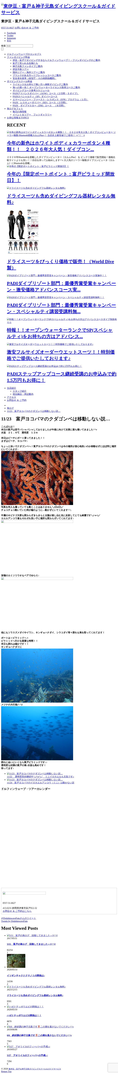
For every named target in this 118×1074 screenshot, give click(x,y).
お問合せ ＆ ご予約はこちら (17, 911)
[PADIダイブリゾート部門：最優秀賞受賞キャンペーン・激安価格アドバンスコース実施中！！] (57, 275)
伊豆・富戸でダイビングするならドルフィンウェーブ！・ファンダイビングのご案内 (56, 60)
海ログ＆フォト (15, 108)
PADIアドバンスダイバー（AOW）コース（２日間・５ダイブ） (46, 93)
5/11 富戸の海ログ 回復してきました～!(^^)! (31, 944)
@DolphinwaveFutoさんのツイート (18, 918)
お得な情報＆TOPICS (18, 117)
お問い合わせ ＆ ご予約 (27, 28)
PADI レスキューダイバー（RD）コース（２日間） (40, 102)
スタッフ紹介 (19, 391)
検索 (3, 46)
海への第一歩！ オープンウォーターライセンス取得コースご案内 (46, 87)
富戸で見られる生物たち (25, 63)
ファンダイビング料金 (18, 57)
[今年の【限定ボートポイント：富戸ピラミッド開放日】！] (38, 166)
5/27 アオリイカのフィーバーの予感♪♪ (27, 1055)
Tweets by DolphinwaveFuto (14, 921)
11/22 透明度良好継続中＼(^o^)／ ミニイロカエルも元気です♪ (40, 776)
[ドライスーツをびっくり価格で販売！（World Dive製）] (24, 254)
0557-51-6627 (7, 28)
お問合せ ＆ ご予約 (16, 400)
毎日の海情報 (19, 111)
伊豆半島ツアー (21, 69)
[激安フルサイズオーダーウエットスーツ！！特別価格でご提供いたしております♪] (50, 344)
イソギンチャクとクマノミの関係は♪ (26, 975)
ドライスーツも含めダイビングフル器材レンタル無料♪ (35, 995)
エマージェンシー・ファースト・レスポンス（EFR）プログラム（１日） (50, 99)
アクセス (11, 397)
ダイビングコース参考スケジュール (31, 90)
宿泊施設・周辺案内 (23, 394)
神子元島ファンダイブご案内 (28, 66)
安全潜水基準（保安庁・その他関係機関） (34, 78)
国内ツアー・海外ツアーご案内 (29, 72)
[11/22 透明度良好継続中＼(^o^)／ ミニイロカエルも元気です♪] (35, 773)
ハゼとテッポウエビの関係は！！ (24, 1015)
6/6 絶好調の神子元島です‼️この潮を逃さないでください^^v (39, 1035)
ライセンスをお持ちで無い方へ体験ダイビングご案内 (40, 84)
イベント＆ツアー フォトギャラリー (32, 114)
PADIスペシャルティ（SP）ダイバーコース (35, 96)
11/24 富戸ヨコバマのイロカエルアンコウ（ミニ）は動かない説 (40, 782)
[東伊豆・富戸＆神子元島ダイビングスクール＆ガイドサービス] (59, 12)
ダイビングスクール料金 (19, 81)
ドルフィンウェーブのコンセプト (24, 54)
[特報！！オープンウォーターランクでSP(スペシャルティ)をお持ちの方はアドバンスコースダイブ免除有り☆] (62, 322)
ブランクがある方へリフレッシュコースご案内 (37, 75)
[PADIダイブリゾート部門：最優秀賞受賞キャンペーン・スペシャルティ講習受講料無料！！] (55, 297)
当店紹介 (11, 388)
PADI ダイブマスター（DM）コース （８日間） (39, 105)
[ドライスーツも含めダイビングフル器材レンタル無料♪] (36, 188)
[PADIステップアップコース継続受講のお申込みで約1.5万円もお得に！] (44, 366)
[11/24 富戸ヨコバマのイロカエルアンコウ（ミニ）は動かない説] (35, 779)
